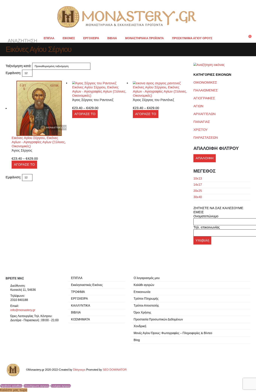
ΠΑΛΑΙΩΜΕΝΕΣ (205, 90)
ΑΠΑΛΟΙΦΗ (204, 158)
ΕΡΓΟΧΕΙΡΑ (91, 38)
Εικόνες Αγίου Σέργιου (28, 138)
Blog (137, 340)
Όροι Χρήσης (142, 312)
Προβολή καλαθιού (11, 385)
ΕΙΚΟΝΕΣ (69, 38)
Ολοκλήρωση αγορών (36, 385)
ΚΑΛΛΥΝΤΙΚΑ (80, 305)
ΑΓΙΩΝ (198, 106)
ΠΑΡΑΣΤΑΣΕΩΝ (205, 137)
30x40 (197, 197)
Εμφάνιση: (13, 73)
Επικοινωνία (142, 291)
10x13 (197, 178)
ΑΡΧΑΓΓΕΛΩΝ (204, 114)
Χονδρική (140, 326)
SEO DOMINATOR (115, 369)
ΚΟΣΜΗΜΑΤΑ (80, 319)
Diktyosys (79, 369)
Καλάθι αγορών (144, 285)
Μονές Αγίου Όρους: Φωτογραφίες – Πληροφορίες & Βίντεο (173, 333)
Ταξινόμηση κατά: (18, 66)
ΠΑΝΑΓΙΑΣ (201, 122)
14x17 (197, 184)
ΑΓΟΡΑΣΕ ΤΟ (24, 164)
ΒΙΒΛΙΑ (112, 38)
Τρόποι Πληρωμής (146, 298)
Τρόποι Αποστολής (146, 305)
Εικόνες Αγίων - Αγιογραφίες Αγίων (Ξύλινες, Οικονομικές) (39, 142)
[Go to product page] (39, 108)
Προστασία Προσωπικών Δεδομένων (158, 319)
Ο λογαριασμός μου (147, 278)
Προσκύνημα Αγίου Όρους (192, 38)
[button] (22, 38)
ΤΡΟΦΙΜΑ (78, 291)
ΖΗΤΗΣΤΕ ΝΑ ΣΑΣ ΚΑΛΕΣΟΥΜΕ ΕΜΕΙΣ (218, 210)
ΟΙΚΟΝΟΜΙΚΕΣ (205, 82)
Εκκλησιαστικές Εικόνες (87, 285)
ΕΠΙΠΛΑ (49, 38)
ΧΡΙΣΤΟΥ (200, 130)
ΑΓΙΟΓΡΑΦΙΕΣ (204, 98)
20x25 (197, 191)
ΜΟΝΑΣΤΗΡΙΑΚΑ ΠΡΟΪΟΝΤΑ (144, 38)
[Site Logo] (128, 17)
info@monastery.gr (22, 310)
